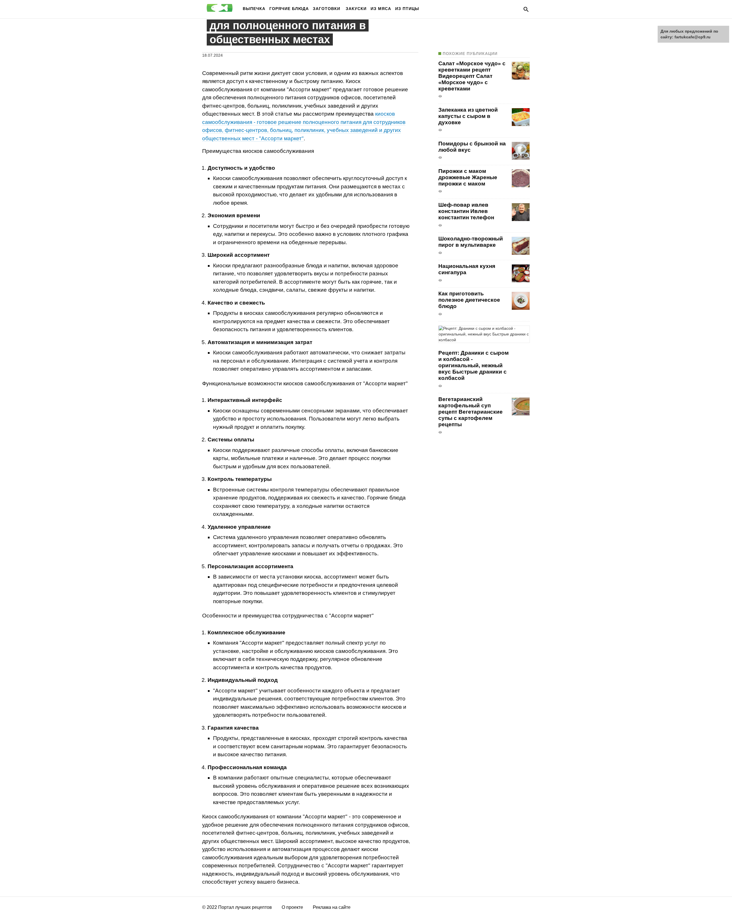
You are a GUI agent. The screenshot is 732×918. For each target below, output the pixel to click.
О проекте (292, 907)
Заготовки (327, 8)
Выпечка (254, 8)
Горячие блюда (289, 8)
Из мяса (381, 8)
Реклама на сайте (332, 907)
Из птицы (407, 8)
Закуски (356, 8)
